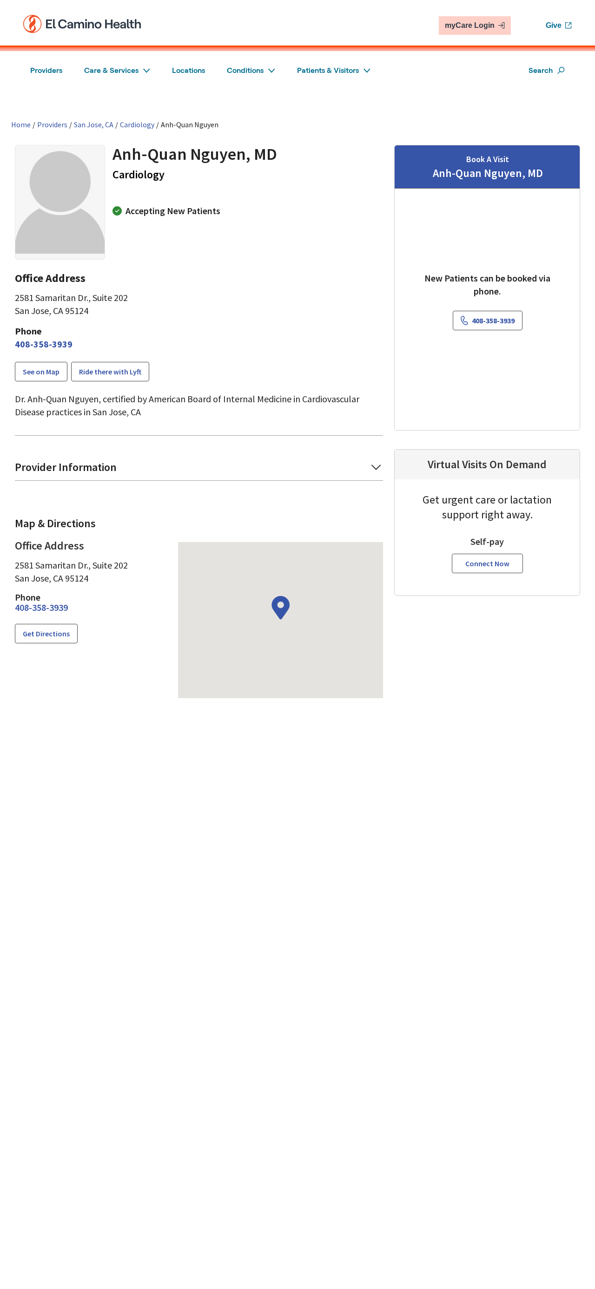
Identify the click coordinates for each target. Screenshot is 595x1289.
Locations (188, 70)
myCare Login (470, 25)
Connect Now (487, 563)
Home (21, 124)
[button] (199, 470)
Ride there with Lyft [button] (110, 371)
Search (541, 70)
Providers (46, 70)
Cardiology (137, 124)
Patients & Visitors (328, 70)
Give (554, 25)
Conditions (245, 70)
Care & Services (111, 70)
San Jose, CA (93, 124)
